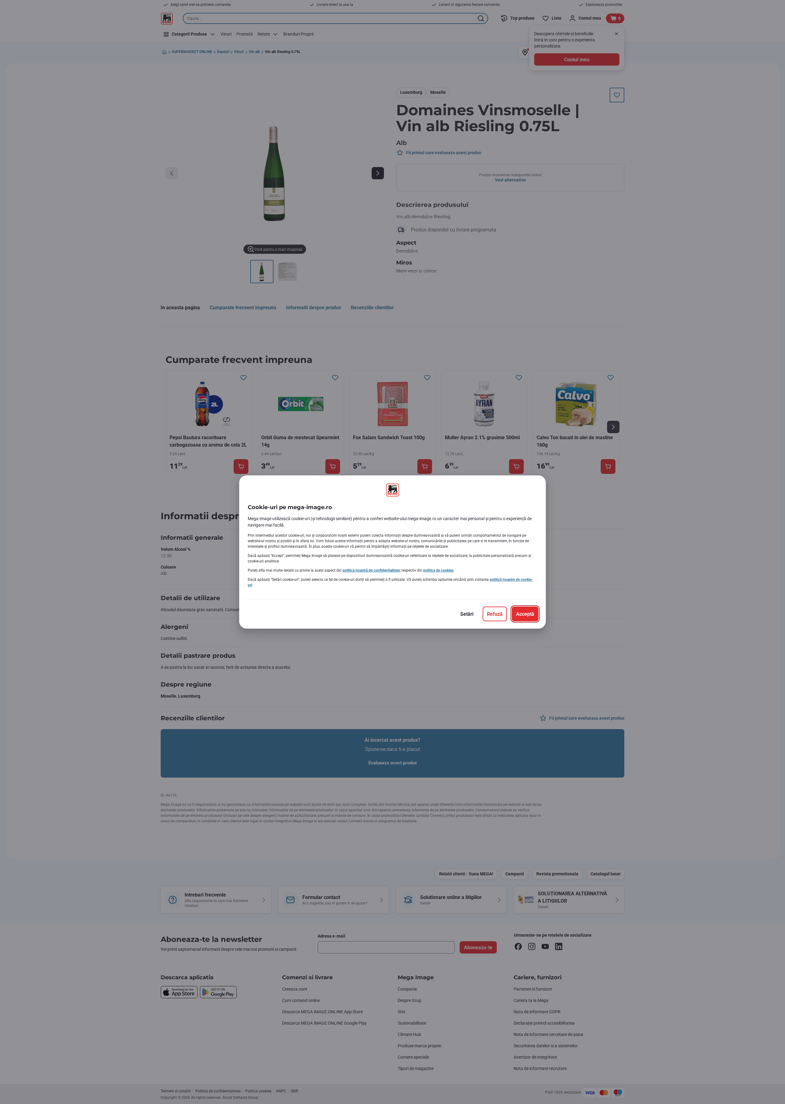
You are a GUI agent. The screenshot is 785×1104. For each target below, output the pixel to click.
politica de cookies (438, 570)
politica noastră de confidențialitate (371, 570)
